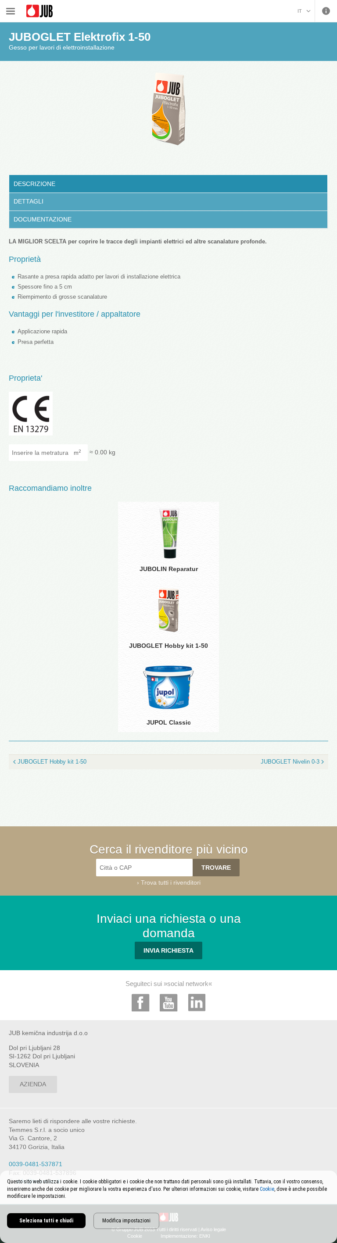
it (300, 11)
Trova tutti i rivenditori (171, 882)
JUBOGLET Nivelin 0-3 (290, 761)
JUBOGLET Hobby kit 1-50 (52, 761)
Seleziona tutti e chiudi (46, 1221)
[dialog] (168, 1207)
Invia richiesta (168, 950)
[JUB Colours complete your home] (39, 11)
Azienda (33, 1084)
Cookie (267, 1189)
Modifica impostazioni (126, 1221)
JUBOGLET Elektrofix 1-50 (161, 5)
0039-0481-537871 (35, 1164)
